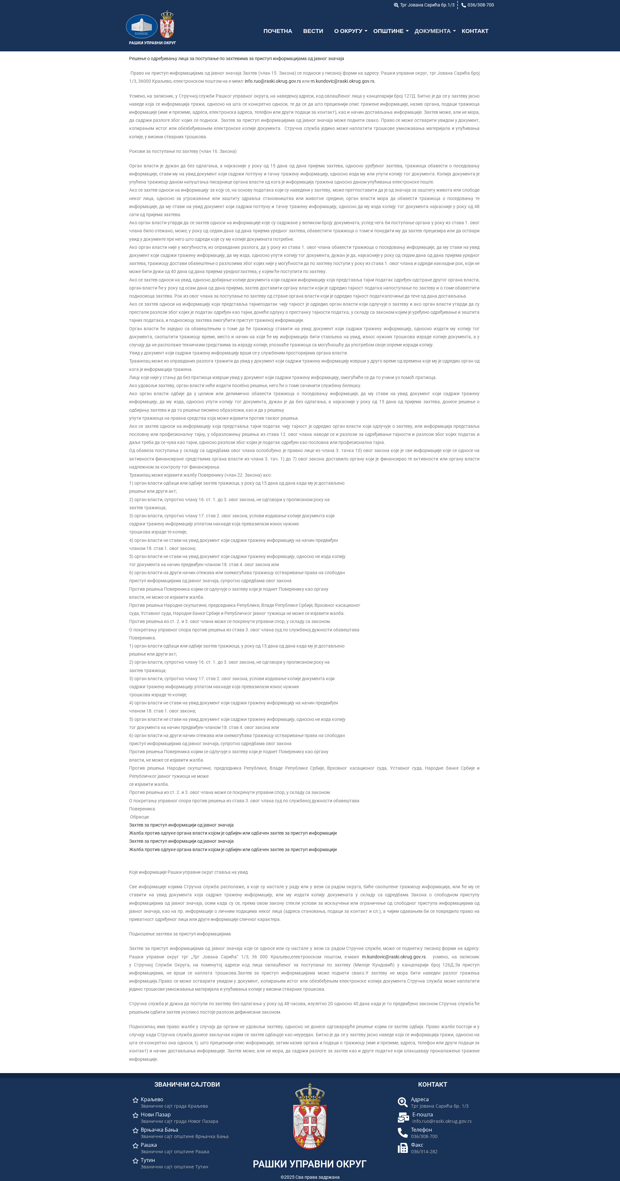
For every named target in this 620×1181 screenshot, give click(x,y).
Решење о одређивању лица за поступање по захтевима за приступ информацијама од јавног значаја (236, 58)
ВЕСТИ (313, 30)
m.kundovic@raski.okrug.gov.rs (342, 81)
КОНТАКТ (475, 30)
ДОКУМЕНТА (433, 30)
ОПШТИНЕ (388, 30)
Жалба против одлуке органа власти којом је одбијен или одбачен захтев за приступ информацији (233, 833)
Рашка (149, 1145)
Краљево (152, 1099)
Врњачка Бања (159, 1130)
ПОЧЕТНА (278, 30)
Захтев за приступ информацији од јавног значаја (181, 825)
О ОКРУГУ (348, 30)
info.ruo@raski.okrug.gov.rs (273, 81)
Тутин (148, 1160)
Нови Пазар (156, 1114)
